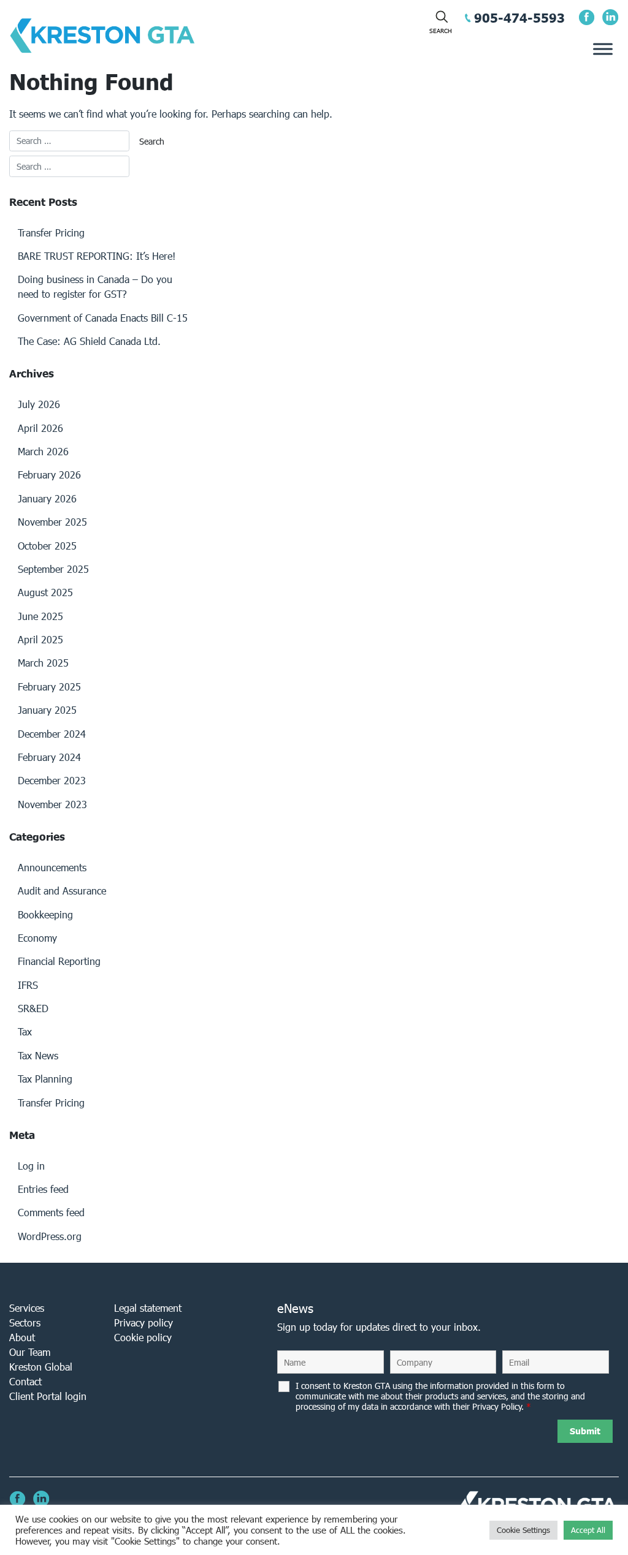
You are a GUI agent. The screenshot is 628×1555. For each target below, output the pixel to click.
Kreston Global (40, 1366)
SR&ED (33, 1008)
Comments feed (51, 1212)
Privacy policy (143, 1322)
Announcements (52, 867)
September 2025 (53, 569)
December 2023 (52, 780)
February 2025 (49, 686)
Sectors (24, 1322)
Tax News (38, 1055)
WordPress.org (50, 1236)
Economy (37, 938)
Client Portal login (47, 1396)
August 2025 (45, 592)
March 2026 (43, 451)
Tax (25, 1031)
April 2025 (40, 639)
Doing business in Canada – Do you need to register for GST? (95, 286)
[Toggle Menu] (603, 49)
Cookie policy (143, 1337)
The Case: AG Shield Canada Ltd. (89, 341)
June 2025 (40, 616)
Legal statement (148, 1308)
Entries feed (43, 1189)
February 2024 (49, 757)
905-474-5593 (519, 17)
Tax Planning (45, 1078)
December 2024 (52, 734)
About (22, 1337)
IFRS (28, 985)
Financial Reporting (59, 961)
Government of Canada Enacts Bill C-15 (103, 317)
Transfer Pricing (51, 232)
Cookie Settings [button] (523, 1530)
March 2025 (43, 662)
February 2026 (49, 474)
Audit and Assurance (62, 890)
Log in (31, 1165)
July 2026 (39, 404)
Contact (25, 1381)
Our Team (29, 1352)
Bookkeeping (45, 914)
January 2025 (47, 710)
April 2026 (40, 428)
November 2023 (52, 804)
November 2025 (52, 522)
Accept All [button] (588, 1530)
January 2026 (47, 498)
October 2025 (47, 545)
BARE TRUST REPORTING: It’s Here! (96, 256)
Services (26, 1308)
